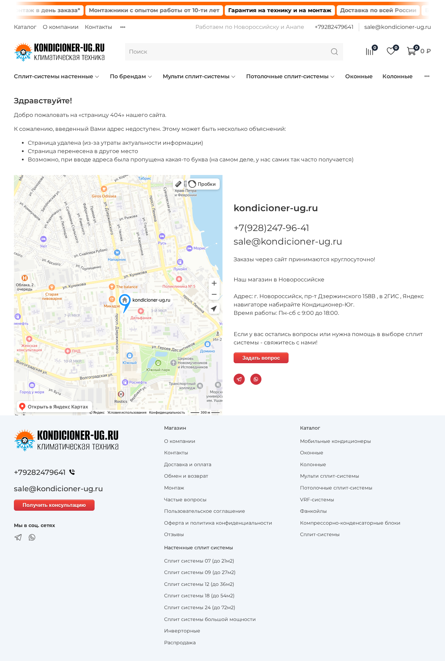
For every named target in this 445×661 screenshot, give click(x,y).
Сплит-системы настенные (53, 76)
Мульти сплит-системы (196, 76)
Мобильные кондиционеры (335, 441)
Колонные (397, 76)
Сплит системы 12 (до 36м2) (199, 584)
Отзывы (174, 534)
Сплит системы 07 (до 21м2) (199, 561)
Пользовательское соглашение (204, 511)
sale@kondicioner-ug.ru (397, 27)
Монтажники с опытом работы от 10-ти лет (142, 10)
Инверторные (182, 631)
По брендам (128, 76)
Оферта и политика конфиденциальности (218, 523)
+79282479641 (334, 27)
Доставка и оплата (187, 464)
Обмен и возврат (186, 476)
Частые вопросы (185, 499)
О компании (61, 27)
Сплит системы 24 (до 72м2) (199, 607)
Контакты (98, 27)
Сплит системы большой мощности (210, 619)
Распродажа (180, 642)
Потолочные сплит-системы (287, 76)
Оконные (359, 76)
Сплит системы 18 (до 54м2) (199, 595)
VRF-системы (317, 499)
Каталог (25, 27)
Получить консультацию (54, 505)
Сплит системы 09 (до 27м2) (200, 572)
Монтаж (174, 488)
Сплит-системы (320, 534)
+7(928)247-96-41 (271, 227)
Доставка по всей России (367, 10)
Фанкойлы (313, 511)
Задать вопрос (261, 358)
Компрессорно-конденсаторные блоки (350, 523)
